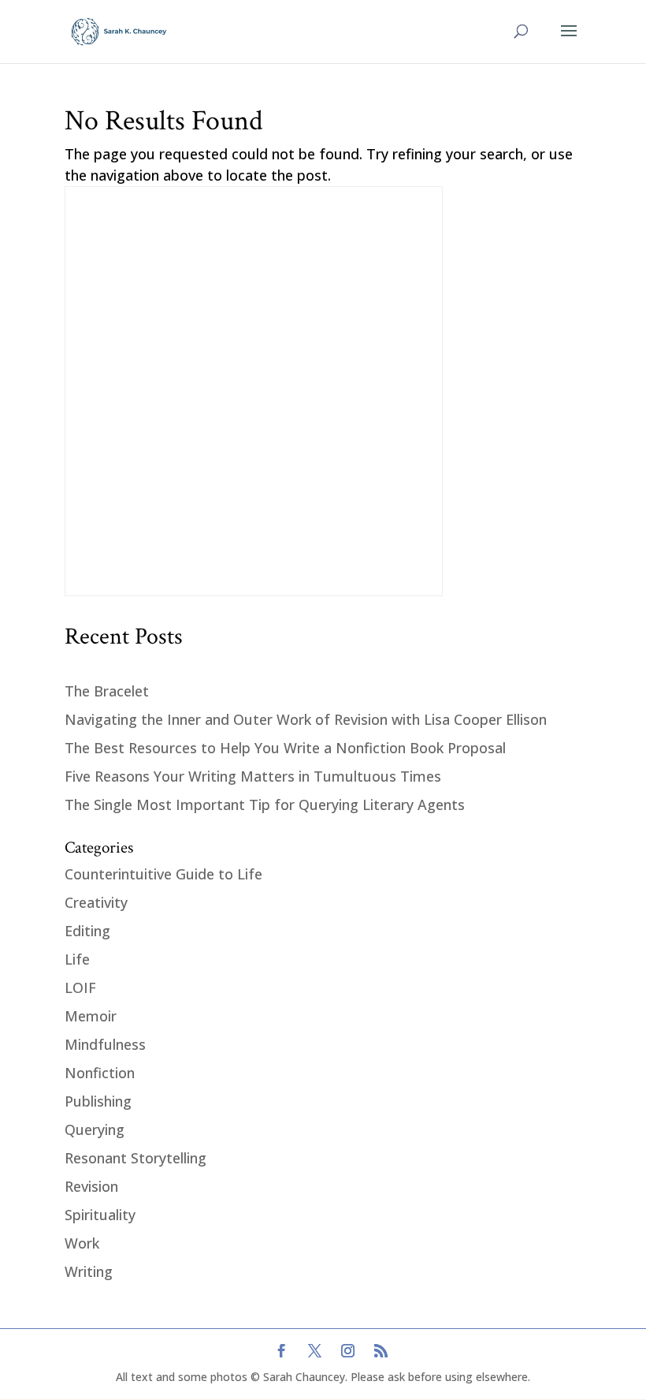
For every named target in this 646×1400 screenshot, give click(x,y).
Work (82, 1243)
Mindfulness (105, 1044)
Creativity (96, 902)
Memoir (91, 1015)
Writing (89, 1271)
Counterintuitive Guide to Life (163, 873)
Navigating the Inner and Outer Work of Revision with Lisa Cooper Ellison (306, 719)
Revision (91, 1186)
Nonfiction (100, 1072)
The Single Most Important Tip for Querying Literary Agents (265, 804)
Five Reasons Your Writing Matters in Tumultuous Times (253, 776)
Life (77, 959)
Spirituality (100, 1214)
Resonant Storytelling (135, 1157)
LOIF (80, 987)
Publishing (98, 1101)
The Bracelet (107, 690)
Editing (87, 930)
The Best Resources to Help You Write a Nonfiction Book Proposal (285, 747)
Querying (94, 1129)
